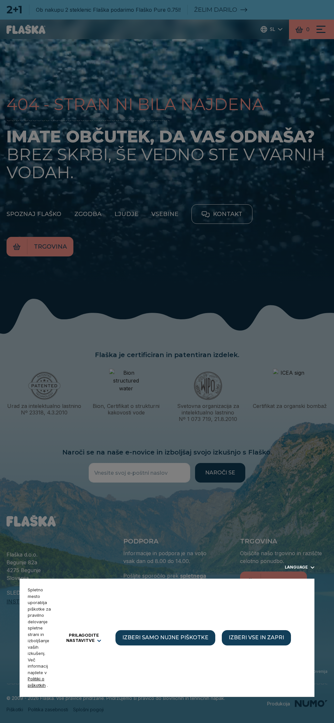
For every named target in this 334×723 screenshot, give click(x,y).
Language (297, 567)
